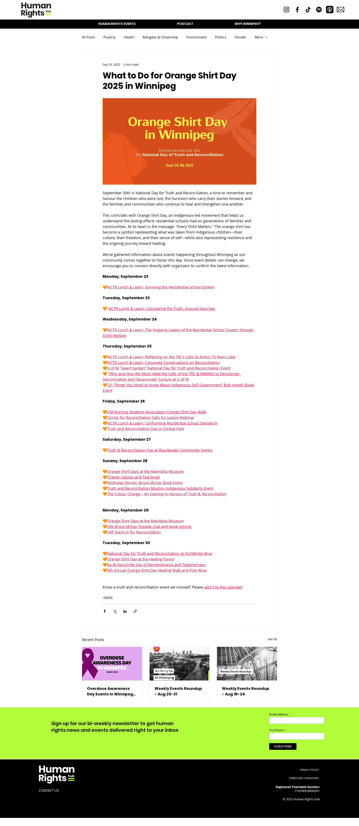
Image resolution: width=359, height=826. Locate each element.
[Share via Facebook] (105, 611)
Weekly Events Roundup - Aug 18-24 (245, 691)
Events (108, 597)
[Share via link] (135, 611)
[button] (117, 24)
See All (272, 639)
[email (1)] (340, 9)
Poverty (109, 37)
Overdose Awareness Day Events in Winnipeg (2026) (110, 691)
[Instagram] (286, 9)
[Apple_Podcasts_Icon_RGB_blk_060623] (329, 9)
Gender (240, 37)
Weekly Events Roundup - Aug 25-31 (178, 691)
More (259, 37)
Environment (196, 37)
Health (129, 37)
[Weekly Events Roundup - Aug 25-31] (180, 663)
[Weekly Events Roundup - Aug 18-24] (247, 663)
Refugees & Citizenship (160, 37)
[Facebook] (297, 9)
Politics (220, 37)
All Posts (88, 37)
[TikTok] (308, 9)
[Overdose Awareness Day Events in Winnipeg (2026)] (112, 663)
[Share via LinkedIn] (125, 611)
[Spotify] (319, 9)
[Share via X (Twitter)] (115, 611)
